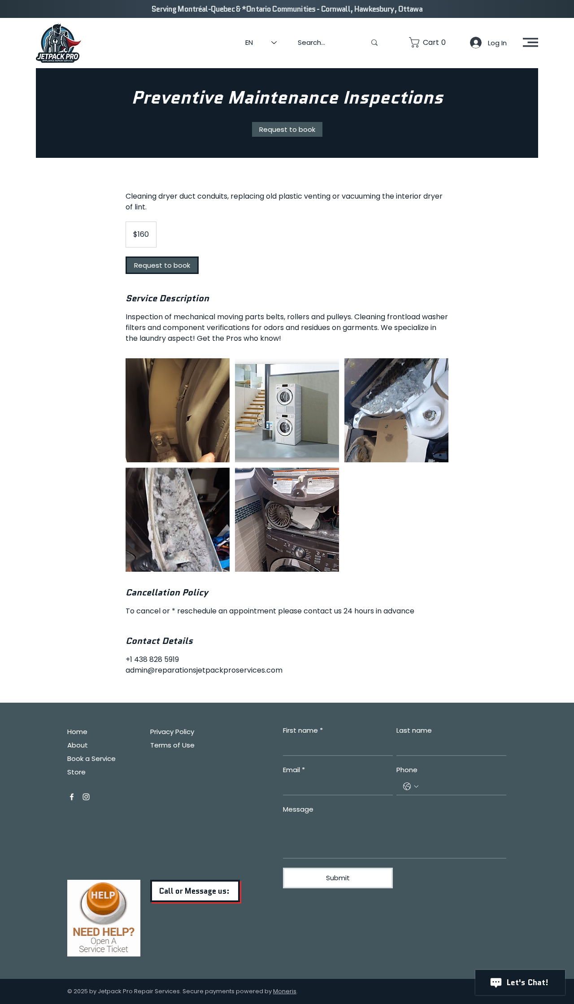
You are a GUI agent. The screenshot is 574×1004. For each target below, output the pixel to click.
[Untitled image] (178, 410)
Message (298, 809)
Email (294, 769)
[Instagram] (86, 796)
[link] (287, 129)
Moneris (284, 991)
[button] (429, 42)
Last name (414, 730)
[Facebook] (71, 796)
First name (303, 730)
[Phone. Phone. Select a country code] (411, 786)
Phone (406, 769)
